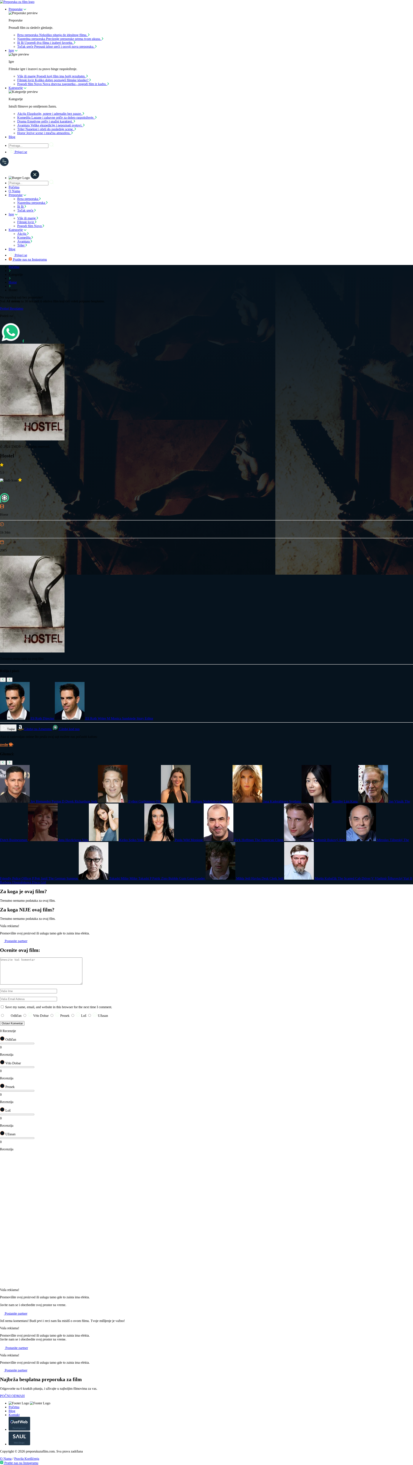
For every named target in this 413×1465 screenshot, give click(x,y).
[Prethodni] (3, 679)
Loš (83, 1015)
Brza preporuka (28, 199)
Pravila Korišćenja (26, 1458)
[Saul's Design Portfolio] (19, 1444)
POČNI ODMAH (12, 1396)
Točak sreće (25, 210)
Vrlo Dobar (40, 1015)
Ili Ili (21, 206)
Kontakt (14, 1415)
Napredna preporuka (31, 203)
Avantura (24, 241)
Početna (14, 187)
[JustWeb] (19, 1429)
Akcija (22, 233)
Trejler (10, 729)
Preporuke (16, 9)
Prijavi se (20, 152)
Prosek (64, 1015)
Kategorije (16, 88)
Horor (13, 282)
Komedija (24, 237)
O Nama (14, 191)
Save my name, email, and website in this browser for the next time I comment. (58, 1007)
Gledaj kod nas (69, 729)
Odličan (16, 1015)
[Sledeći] (9, 679)
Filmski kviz (26, 222)
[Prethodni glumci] (3, 762)
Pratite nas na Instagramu (29, 259)
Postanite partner (15, 941)
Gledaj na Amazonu (37, 729)
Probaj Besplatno (11, 308)
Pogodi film (29, 226)
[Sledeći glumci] (9, 762)
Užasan (102, 1015)
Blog (12, 137)
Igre (11, 50)
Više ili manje (27, 218)
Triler (21, 245)
